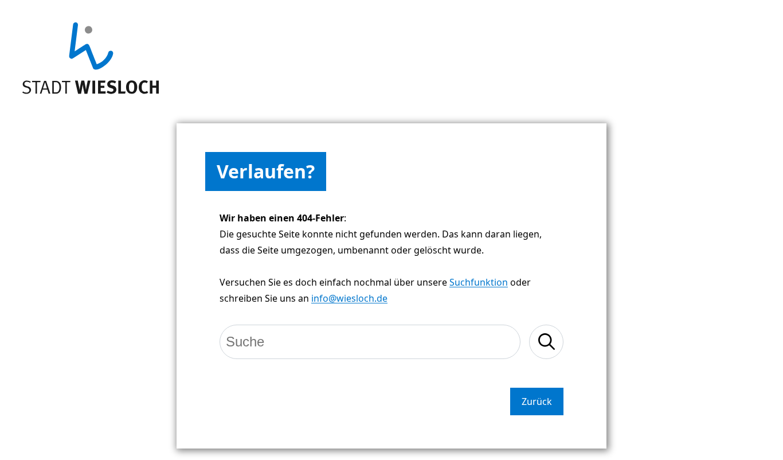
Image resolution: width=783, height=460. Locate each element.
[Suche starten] (546, 342)
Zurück (537, 401)
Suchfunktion (478, 282)
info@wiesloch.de (349, 298)
